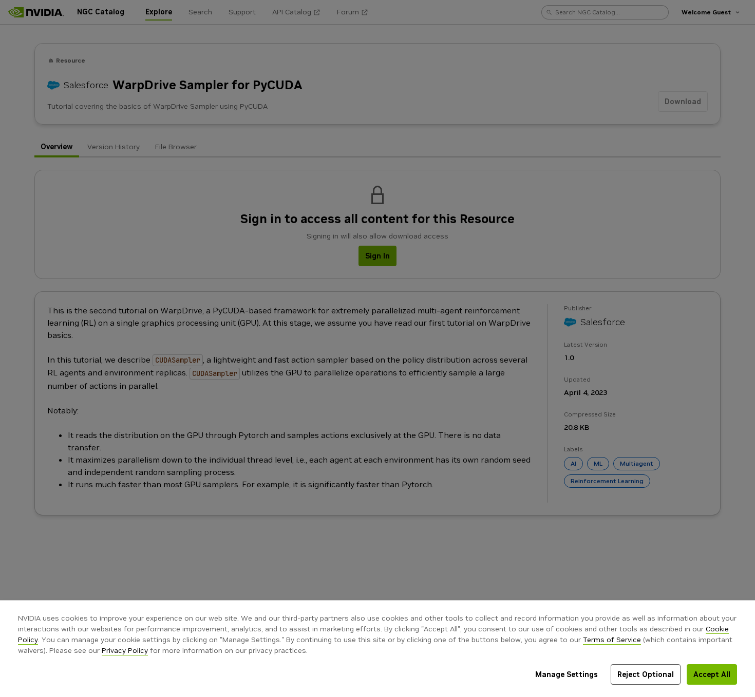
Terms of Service (612, 639)
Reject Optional (645, 674)
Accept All (711, 674)
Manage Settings (566, 674)
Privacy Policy (125, 650)
